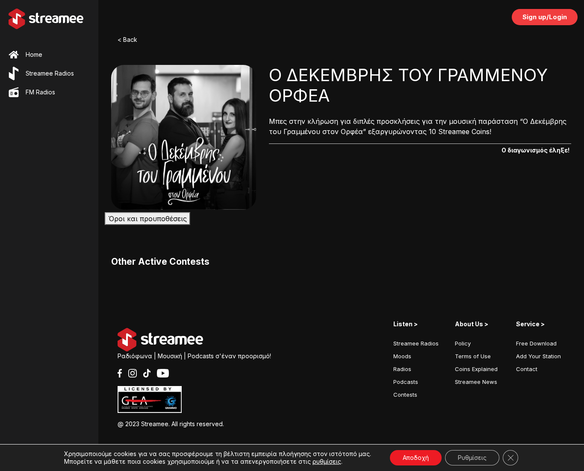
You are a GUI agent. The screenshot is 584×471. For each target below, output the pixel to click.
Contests (405, 394)
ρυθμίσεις (327, 461)
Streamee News (476, 381)
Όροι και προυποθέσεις (147, 218)
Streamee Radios (416, 343)
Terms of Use (473, 356)
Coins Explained (476, 369)
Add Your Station (538, 356)
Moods (402, 356)
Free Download (536, 343)
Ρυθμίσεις (472, 457)
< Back (127, 39)
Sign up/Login (544, 17)
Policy (463, 343)
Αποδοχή (416, 457)
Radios (402, 369)
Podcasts (405, 381)
